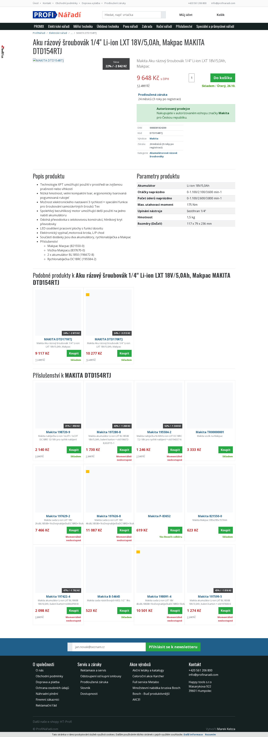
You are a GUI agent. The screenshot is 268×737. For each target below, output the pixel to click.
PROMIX (39, 26)
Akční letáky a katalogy (148, 670)
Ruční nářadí (164, 26)
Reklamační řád (46, 705)
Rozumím (210, 734)
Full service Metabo (146, 682)
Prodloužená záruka (94, 682)
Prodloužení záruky (115, 3)
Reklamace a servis (93, 670)
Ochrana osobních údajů (52, 688)
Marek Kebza (226, 729)
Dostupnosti (89, 694)
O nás (40, 670)
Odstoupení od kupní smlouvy (100, 676)
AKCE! (136, 700)
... (72, 33)
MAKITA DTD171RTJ (58, 339)
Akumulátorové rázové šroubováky (163, 154)
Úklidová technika (108, 26)
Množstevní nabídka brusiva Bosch (156, 688)
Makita (154, 138)
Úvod (35, 3)
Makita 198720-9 (58, 432)
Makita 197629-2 (58, 516)
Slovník (85, 688)
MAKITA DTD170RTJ (109, 339)
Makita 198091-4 (159, 596)
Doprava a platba (91, 3)
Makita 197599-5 (210, 596)
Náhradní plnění (47, 694)
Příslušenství (184, 26)
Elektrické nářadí (58, 26)
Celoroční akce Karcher (148, 676)
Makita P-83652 (159, 516)
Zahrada (147, 26)
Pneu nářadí (130, 26)
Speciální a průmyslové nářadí (215, 26)
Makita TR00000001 (210, 432)
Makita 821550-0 (210, 516)
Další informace (193, 734)
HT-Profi (66, 722)
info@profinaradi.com (223, 3)
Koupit (74, 353)
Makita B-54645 (109, 596)
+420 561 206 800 (197, 3)
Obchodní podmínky (66, 3)
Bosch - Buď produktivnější (151, 694)
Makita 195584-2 (159, 432)
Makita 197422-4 (58, 596)
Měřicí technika (83, 26)
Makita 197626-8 (109, 516)
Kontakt (47, 3)
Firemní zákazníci (47, 700)
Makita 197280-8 (109, 432)
